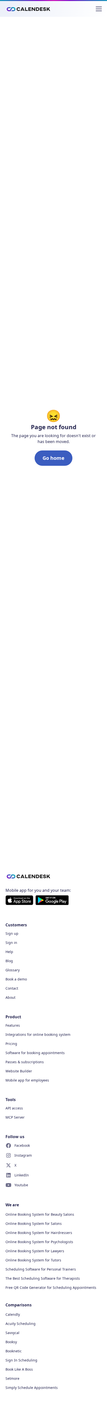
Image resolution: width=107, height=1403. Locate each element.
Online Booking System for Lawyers (34, 1251)
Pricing (11, 1043)
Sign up (11, 933)
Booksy (11, 1341)
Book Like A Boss (19, 1369)
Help (9, 951)
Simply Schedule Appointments (31, 1387)
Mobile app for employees (27, 1080)
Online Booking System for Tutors (33, 1260)
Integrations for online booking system (37, 1034)
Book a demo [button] (16, 979)
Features (12, 1025)
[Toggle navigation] (99, 9)
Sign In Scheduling (21, 1360)
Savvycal (12, 1332)
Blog (9, 960)
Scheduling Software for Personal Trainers (40, 1269)
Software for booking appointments (35, 1052)
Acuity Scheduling (20, 1323)
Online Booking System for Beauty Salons (39, 1214)
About (10, 997)
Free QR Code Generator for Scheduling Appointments (50, 1287)
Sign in (11, 942)
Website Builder (18, 1071)
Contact (11, 988)
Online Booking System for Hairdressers (38, 1232)
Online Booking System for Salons (33, 1223)
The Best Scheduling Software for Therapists (42, 1278)
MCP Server (15, 1117)
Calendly (12, 1314)
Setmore (12, 1378)
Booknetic (13, 1351)
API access (14, 1108)
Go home (53, 458)
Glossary (12, 970)
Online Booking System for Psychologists (39, 1241)
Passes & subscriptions (24, 1062)
